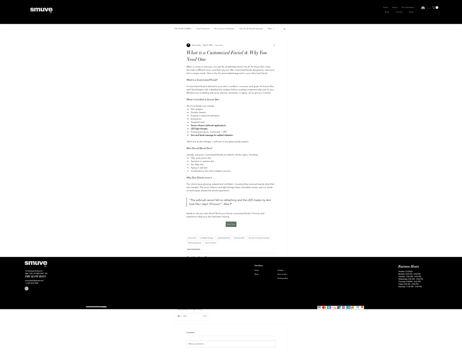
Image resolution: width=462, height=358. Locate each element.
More (270, 29)
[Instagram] (26, 288)
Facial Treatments (203, 29)
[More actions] (274, 45)
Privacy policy (282, 278)
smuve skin (192, 238)
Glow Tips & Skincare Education (251, 29)
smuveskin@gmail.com (34, 280)
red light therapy (206, 238)
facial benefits (239, 238)
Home (256, 270)
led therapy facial (194, 243)
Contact (280, 270)
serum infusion (210, 243)
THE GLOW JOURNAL (183, 29)
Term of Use (282, 274)
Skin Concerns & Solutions (224, 29)
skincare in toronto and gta (259, 238)
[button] (435, 7)
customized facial (223, 238)
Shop (256, 274)
